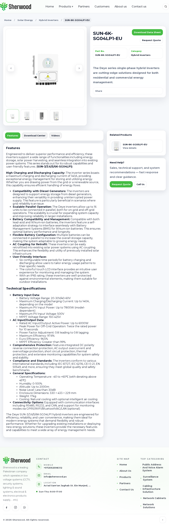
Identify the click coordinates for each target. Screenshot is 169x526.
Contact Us (126, 489)
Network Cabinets (154, 498)
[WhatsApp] (24, 507)
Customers (102, 6)
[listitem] (12, 115)
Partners (84, 6)
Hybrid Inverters (48, 20)
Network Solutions (149, 506)
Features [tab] (12, 135)
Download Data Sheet (147, 32)
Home (49, 6)
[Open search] (165, 6)
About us (121, 6)
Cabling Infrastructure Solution (151, 488)
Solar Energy (25, 20)
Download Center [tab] (34, 135)
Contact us (139, 6)
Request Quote (151, 40)
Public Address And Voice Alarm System (152, 467)
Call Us (140, 184)
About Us (125, 470)
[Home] (15, 6)
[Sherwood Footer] (17, 460)
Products (66, 6)
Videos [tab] (55, 135)
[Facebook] (6, 507)
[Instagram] (15, 507)
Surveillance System (150, 478)
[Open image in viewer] (45, 68)
